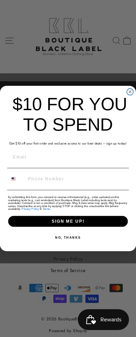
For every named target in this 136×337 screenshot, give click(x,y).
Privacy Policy (30, 209)
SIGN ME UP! (68, 221)
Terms (46, 209)
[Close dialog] (130, 92)
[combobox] (16, 179)
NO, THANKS (68, 237)
